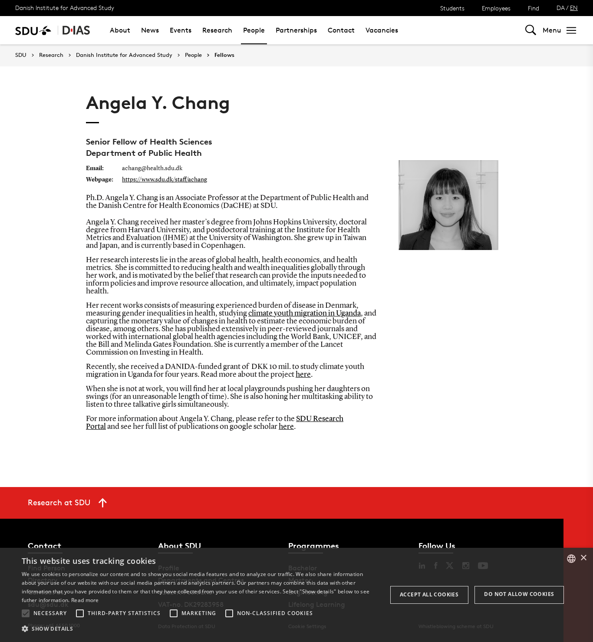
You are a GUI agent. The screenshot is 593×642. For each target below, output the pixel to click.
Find (533, 8)
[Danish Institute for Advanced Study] (76, 30)
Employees (496, 8)
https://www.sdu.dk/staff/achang (164, 180)
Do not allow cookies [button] (519, 594)
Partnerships (296, 30)
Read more (85, 600)
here (303, 375)
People (254, 30)
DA (561, 7)
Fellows (224, 55)
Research (217, 30)
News (150, 30)
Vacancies (382, 30)
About (120, 30)
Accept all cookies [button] (429, 594)
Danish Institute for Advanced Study (64, 7)
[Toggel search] (530, 30)
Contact (341, 30)
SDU (20, 55)
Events (180, 30)
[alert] (296, 595)
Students (452, 8)
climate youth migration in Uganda (304, 313)
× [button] (583, 558)
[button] (25, 613)
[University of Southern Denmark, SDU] (33, 30)
